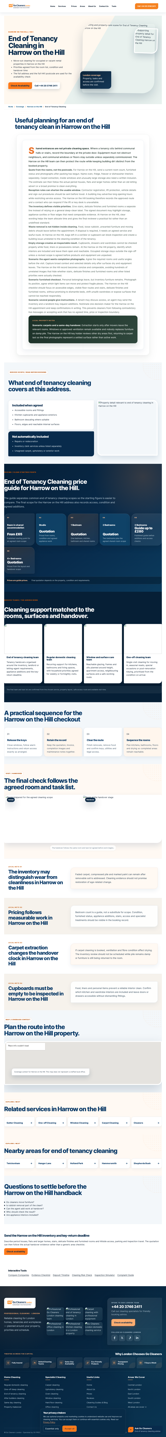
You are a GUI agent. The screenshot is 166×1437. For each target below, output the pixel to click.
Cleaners (146, 1123)
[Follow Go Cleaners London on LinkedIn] (137, 1338)
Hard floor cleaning (53, 1402)
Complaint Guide (125, 1275)
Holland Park (83, 1163)
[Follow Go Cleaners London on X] (122, 1338)
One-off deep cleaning (14, 1389)
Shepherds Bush (146, 1163)
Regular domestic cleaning (16, 1385)
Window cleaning (53, 1398)
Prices (89, 1394)
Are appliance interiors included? (22, 1215)
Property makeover (12, 1407)
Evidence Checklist (41, 1275)
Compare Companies (18, 1275)
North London (134, 1389)
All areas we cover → (137, 1407)
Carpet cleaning (52, 1385)
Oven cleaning (51, 1394)
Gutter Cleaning (19, 1123)
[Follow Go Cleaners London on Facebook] (114, 1338)
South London (134, 1398)
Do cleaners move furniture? (20, 1202)
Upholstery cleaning (54, 1389)
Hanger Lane (51, 1163)
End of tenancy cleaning (15, 1394)
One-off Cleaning (51, 1123)
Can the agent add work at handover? (25, 1208)
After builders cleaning (14, 1398)
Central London (135, 1385)
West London (134, 1402)
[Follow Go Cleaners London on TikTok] (129, 1338)
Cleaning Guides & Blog (97, 1402)
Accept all (69, 1428)
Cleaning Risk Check (82, 1275)
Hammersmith (115, 1163)
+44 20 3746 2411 (126, 1306)
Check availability (16, 1251)
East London (133, 1394)
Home (10, 107)
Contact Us (92, 1407)
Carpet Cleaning (115, 1123)
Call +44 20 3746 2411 (146, 6)
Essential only (52, 1428)
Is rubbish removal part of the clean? (24, 1205)
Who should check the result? (20, 1212)
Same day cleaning (12, 1402)
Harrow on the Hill (34, 107)
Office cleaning (52, 1407)
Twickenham (19, 1163)
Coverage (20, 107)
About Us (91, 1389)
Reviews (90, 1398)
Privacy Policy (49, 1422)
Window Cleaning (83, 1123)
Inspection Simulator (105, 1275)
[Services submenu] (68, 6)
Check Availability (20, 85)
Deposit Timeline (61, 1275)
